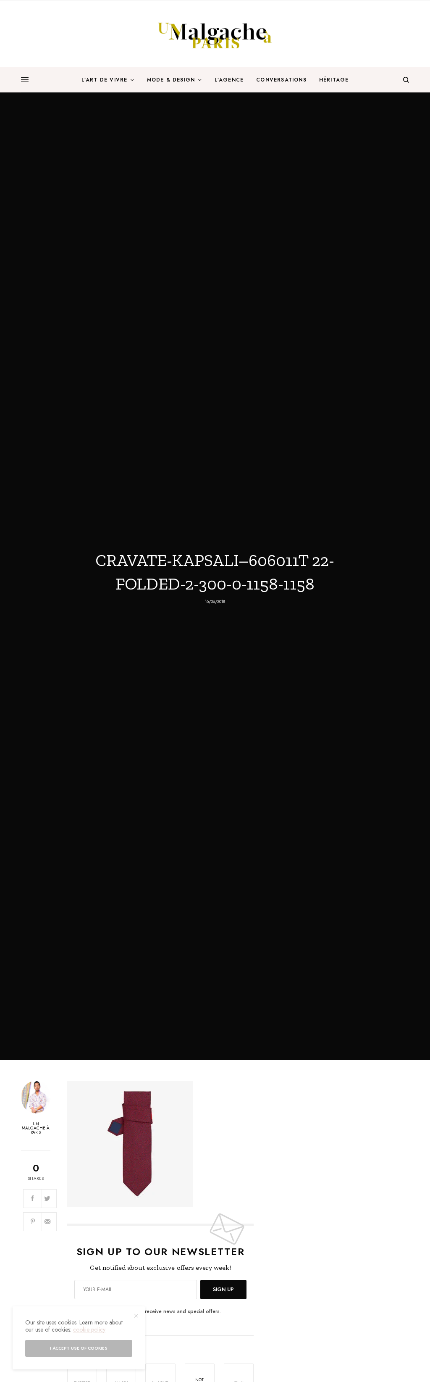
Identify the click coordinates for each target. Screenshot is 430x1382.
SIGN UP (223, 1289)
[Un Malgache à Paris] (215, 33)
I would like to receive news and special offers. (165, 1311)
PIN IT (164, 1144)
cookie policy (89, 1329)
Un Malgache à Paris (36, 1128)
